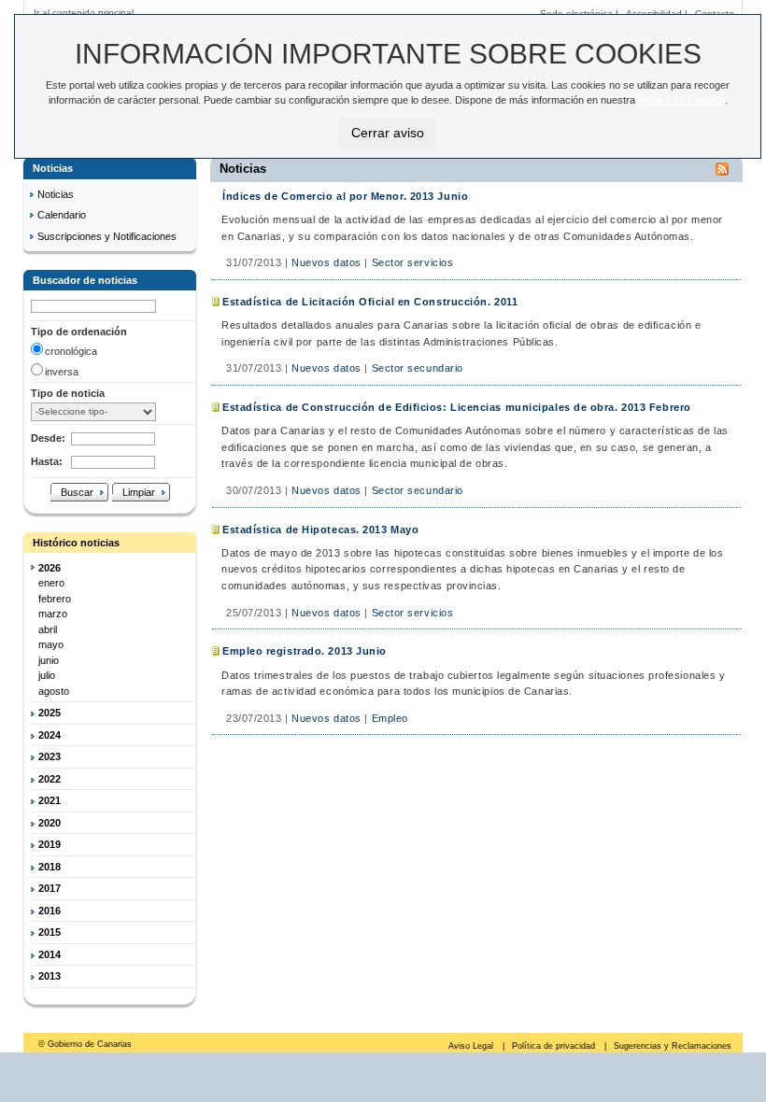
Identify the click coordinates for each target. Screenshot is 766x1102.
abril (47, 629)
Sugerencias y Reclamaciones (672, 1046)
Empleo (390, 718)
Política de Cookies (681, 100)
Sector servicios (413, 262)
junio (48, 660)
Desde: (48, 438)
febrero (54, 598)
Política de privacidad (555, 1046)
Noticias (55, 194)
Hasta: (47, 461)
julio (46, 675)
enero (51, 582)
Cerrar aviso (387, 132)
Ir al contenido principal (84, 12)
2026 (49, 567)
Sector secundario (417, 368)
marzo (52, 613)
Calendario (61, 214)
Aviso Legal (472, 1046)
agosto (53, 691)
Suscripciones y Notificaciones (107, 236)
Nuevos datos (326, 262)
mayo (51, 644)
